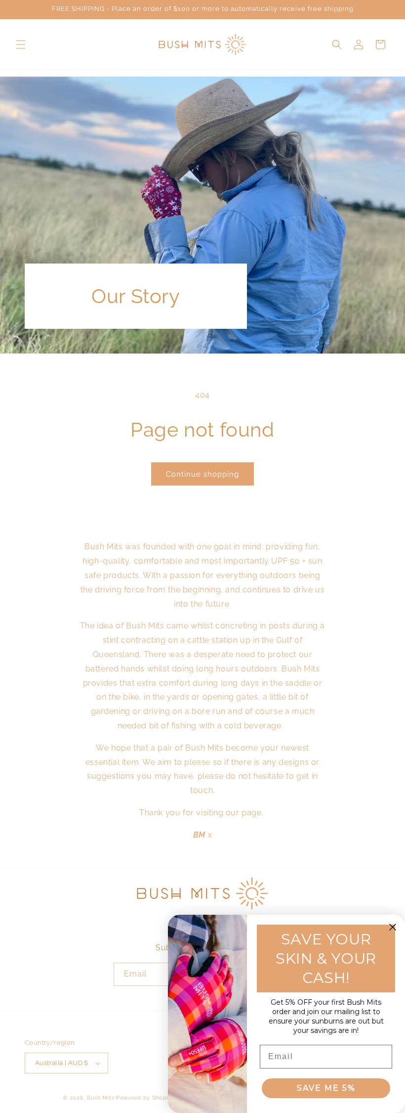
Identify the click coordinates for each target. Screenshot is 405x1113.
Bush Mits (100, 1098)
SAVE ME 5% (326, 1088)
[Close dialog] (392, 927)
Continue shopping (202, 474)
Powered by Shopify (145, 1098)
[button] (21, 44)
